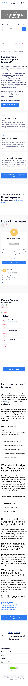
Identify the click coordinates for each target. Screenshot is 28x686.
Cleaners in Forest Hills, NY (9, 609)
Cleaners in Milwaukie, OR (9, 607)
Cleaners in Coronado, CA (8, 606)
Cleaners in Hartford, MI (8, 602)
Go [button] (24, 29)
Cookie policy (20, 678)
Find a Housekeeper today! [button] (10, 105)
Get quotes (14, 632)
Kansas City (8, 401)
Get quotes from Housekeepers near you (14, 175)
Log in (25, 3)
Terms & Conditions (9, 678)
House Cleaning (12, 51)
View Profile (14, 262)
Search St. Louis (14, 369)
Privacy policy (14, 679)
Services (3, 51)
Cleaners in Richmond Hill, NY (10, 604)
